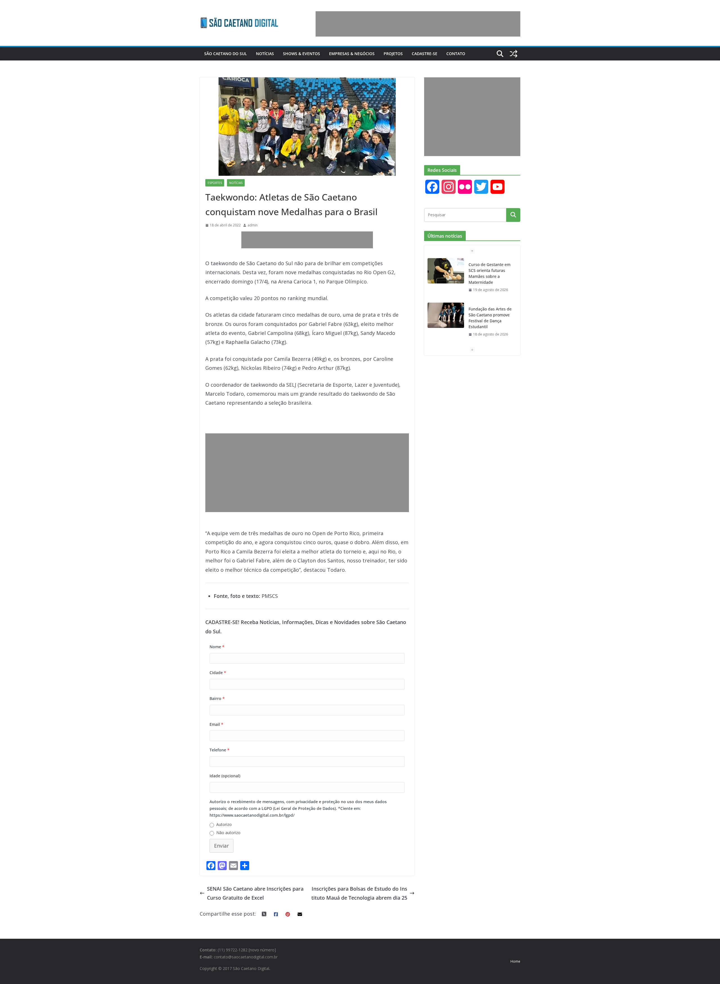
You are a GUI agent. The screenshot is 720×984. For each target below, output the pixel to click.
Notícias (265, 53)
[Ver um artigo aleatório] (513, 53)
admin (253, 225)
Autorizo (224, 824)
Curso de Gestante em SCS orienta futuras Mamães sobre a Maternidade (489, 273)
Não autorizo (228, 832)
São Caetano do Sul (225, 53)
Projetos (393, 53)
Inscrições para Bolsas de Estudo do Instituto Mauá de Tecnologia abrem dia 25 (359, 893)
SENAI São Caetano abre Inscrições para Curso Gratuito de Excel (255, 893)
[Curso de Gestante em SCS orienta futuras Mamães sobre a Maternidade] (446, 270)
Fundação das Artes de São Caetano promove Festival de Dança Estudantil (490, 317)
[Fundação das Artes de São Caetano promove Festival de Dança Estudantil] (446, 315)
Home (515, 961)
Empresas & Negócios (352, 53)
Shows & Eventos (301, 53)
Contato (455, 53)
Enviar (221, 845)
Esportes (215, 183)
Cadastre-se (424, 53)
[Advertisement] (418, 24)
